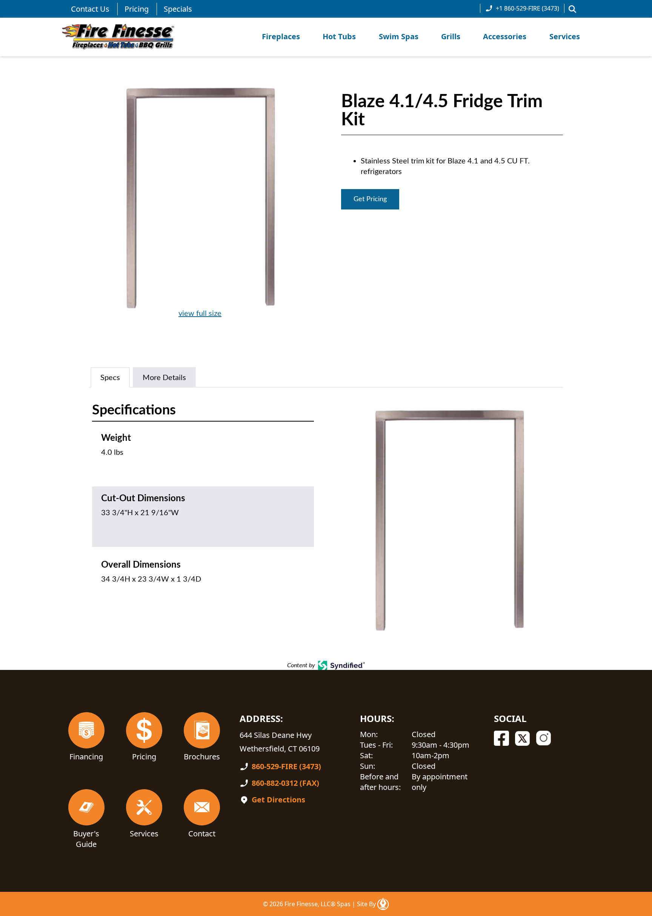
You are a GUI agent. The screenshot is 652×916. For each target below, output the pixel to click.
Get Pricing (370, 199)
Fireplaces (281, 36)
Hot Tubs (339, 36)
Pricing (137, 9)
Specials (178, 9)
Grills (450, 36)
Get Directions (278, 799)
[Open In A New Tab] (383, 904)
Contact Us (90, 9)
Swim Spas (398, 36)
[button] (572, 9)
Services (564, 36)
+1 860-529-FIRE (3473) (527, 8)
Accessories (504, 36)
